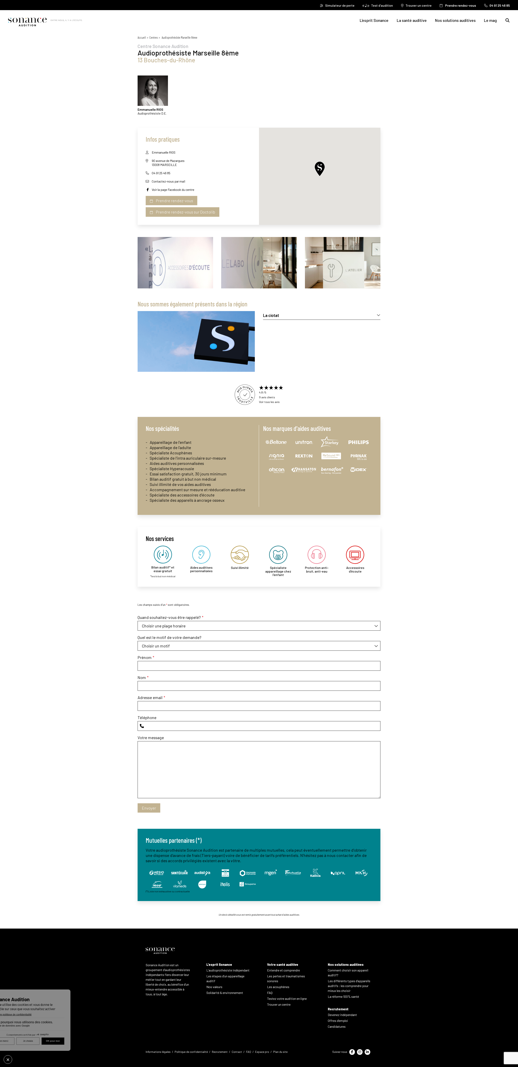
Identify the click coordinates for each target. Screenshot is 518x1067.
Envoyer (149, 808)
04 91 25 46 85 (161, 173)
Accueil (142, 37)
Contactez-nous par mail (168, 181)
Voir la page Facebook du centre (173, 189)
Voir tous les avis (269, 402)
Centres (153, 37)
